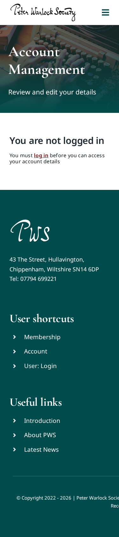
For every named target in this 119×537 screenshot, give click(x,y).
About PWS (40, 435)
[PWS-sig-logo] (30, 221)
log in (41, 155)
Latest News (41, 449)
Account (35, 351)
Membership (42, 337)
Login (49, 366)
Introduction (42, 421)
